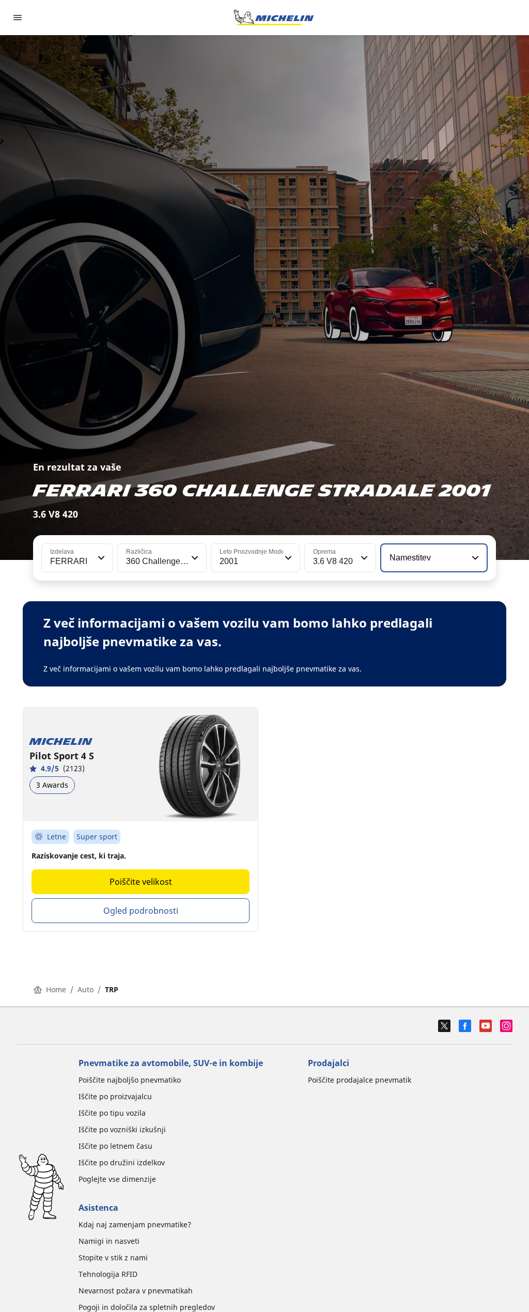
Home (56, 989)
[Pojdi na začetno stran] (273, 17)
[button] (100, 558)
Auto (85, 989)
